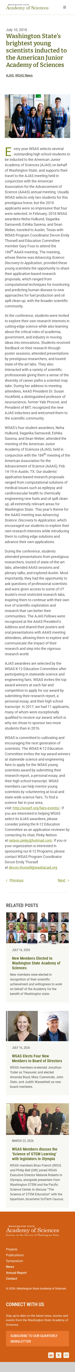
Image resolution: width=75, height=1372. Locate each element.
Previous (16, 880)
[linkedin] (51, 1355)
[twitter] (58, 1355)
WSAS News (24, 75)
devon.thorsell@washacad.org (33, 867)
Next (61, 880)
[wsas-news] (37, 957)
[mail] (66, 1355)
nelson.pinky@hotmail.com (30, 840)
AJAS (10, 75)
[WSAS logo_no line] (27, 6)
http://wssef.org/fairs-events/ (36, 808)
